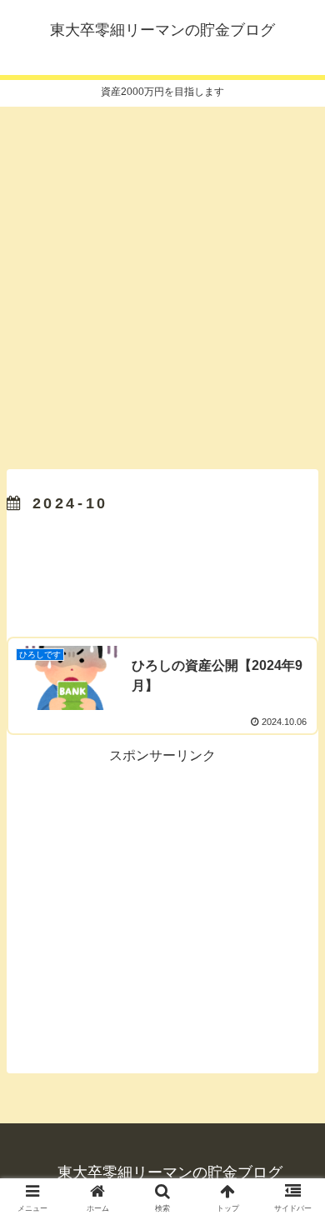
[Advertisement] (162, 282)
